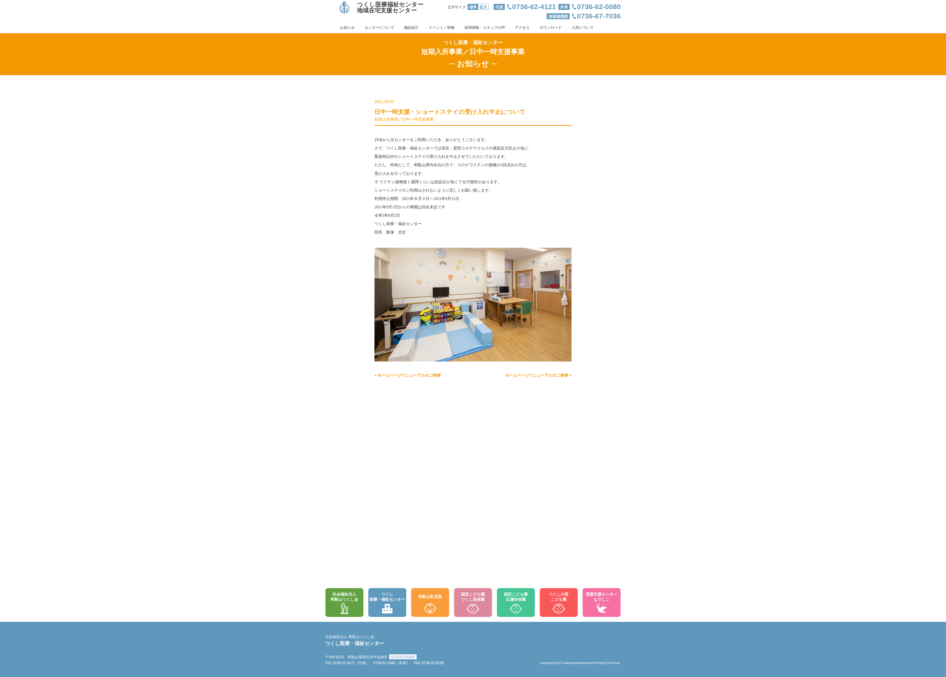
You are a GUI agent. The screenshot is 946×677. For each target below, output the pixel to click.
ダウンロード (551, 28)
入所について (583, 28)
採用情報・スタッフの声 (484, 28)
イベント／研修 (442, 28)
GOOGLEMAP (403, 657)
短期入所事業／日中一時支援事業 (404, 119)
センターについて (379, 28)
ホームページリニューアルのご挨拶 (409, 375)
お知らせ (347, 28)
